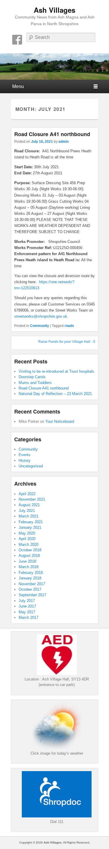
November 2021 (32, 499)
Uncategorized (31, 466)
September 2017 (32, 595)
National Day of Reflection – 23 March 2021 (55, 393)
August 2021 (29, 505)
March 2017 (28, 617)
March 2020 (28, 544)
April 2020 (27, 539)
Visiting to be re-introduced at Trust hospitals (56, 371)
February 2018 (31, 572)
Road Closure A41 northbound (52, 134)
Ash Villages (54, 10)
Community (39, 326)
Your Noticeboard (59, 421)
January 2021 (30, 527)
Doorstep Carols (32, 377)
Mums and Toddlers (35, 382)
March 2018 (28, 567)
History (25, 460)
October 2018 (30, 550)
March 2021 (28, 516)
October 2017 (30, 589)
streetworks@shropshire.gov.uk (40, 316)
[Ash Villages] (54, 66)
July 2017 (27, 601)
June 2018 (27, 561)
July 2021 (27, 510)
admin (63, 142)
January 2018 (30, 578)
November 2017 (32, 584)
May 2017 (27, 612)
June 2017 (27, 606)
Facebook (17, 40)
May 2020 (27, 533)
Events (25, 455)
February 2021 (31, 522)
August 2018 (29, 555)
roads (69, 326)
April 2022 (27, 494)
